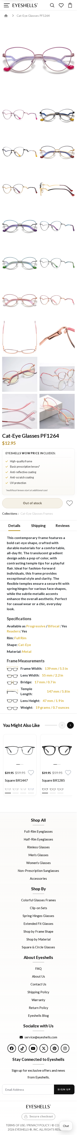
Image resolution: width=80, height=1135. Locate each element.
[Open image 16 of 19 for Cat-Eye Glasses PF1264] (19, 374)
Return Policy (38, 1008)
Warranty (38, 1000)
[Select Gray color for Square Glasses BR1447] (16, 789)
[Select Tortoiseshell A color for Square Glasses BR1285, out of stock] (53, 789)
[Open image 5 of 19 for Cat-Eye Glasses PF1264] (57, 151)
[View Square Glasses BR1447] (20, 750)
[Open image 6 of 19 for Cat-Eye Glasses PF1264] (19, 188)
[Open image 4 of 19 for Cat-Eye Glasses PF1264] (19, 151)
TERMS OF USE (15, 1125)
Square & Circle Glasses (38, 947)
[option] (19, 766)
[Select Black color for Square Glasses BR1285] (45, 789)
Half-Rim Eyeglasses (38, 839)
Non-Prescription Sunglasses (38, 870)
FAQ (38, 968)
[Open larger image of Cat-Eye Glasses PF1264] (38, 59)
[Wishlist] (61, 5)
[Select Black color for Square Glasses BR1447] (8, 789)
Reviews (63, 525)
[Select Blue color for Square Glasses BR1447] (31, 789)
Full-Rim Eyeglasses (38, 831)
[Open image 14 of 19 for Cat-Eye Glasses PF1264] (19, 337)
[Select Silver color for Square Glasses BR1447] (23, 789)
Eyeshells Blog (38, 1015)
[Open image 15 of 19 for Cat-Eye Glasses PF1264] (57, 337)
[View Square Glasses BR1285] (57, 750)
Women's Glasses (38, 863)
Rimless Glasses (38, 847)
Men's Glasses (38, 855)
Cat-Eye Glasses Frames (36, 513)
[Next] (70, 725)
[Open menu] (7, 5)
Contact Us (38, 984)
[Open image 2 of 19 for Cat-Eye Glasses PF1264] (19, 114)
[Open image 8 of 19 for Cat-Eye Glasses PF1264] (19, 225)
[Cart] (70, 5)
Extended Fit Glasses (38, 923)
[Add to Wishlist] (69, 503)
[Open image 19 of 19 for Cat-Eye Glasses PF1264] (57, 411)
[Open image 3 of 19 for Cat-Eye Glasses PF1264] (57, 114)
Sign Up (64, 1089)
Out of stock (32, 503)
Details (14, 525)
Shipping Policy (38, 992)
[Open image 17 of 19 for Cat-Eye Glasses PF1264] (57, 374)
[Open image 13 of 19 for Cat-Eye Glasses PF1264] (57, 300)
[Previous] (62, 725)
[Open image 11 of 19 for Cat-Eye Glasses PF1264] (57, 263)
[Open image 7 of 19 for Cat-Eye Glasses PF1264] (57, 188)
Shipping (38, 525)
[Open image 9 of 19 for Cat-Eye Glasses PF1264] (57, 225)
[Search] (52, 5)
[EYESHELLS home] (25, 5)
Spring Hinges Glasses (38, 915)
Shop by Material (38, 939)
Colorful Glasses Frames (38, 900)
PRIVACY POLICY (38, 1125)
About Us (38, 976)
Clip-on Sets (38, 908)
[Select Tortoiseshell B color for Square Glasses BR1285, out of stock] (60, 789)
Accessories (38, 878)
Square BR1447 (16, 780)
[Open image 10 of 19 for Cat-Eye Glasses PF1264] (19, 263)
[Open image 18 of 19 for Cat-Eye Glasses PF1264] (19, 411)
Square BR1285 (53, 780)
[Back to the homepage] (9, 15)
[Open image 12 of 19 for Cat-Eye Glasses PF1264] (19, 300)
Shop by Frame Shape (38, 931)
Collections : (10, 513)
